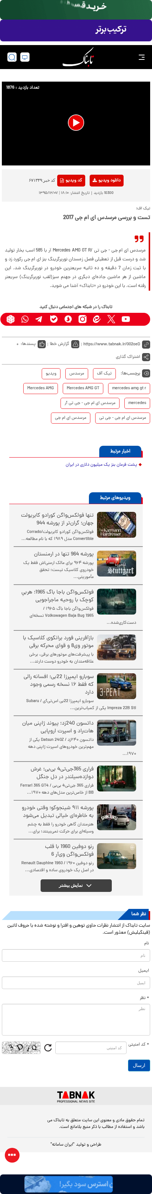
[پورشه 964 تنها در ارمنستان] (116, 564)
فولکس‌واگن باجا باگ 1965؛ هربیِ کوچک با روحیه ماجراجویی (57, 596)
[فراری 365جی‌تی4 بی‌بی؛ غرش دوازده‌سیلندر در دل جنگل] (116, 778)
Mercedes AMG (40, 388)
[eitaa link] (96, 319)
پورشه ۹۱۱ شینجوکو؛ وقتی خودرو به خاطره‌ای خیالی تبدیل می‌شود (58, 812)
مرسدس (76, 373)
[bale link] (53, 319)
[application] (76, 123)
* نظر (144, 998)
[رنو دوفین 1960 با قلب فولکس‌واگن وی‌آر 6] (116, 856)
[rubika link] (10, 319)
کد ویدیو (74, 180)
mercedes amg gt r (129, 388)
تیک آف (104, 373)
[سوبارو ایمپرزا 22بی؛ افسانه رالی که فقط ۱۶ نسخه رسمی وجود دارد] (116, 686)
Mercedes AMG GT (83, 388)
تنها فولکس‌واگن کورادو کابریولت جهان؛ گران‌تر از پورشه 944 (57, 519)
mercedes (137, 403)
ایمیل (143, 971)
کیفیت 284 (97, 222)
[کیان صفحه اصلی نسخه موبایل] (76, 1184)
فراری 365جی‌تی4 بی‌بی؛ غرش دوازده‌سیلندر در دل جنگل (62, 773)
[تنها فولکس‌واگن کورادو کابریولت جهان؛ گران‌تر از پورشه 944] (116, 525)
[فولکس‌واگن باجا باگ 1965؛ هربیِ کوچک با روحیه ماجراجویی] (116, 602)
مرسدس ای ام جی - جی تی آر (90, 403)
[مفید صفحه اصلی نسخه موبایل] (76, 31)
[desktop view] (25, 57)
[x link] (111, 319)
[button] (76, 122)
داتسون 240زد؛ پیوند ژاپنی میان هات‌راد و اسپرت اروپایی (58, 727)
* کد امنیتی (138, 1044)
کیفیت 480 (97, 211)
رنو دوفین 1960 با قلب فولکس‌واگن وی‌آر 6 (69, 851)
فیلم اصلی (97, 199)
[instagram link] (82, 319)
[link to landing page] (78, 57)
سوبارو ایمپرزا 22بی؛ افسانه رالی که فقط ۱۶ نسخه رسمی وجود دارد (59, 685)
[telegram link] (39, 319)
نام (146, 943)
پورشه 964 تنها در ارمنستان (64, 554)
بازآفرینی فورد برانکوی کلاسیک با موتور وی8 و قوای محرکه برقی (58, 642)
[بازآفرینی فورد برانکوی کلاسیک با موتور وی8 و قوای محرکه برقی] (116, 647)
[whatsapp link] (25, 319)
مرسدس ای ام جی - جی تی (122, 418)
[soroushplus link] (68, 319)
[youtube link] (125, 319)
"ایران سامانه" (63, 1145)
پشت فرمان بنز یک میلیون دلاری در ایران (101, 465)
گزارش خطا (59, 344)
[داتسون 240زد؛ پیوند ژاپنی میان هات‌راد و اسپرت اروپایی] (116, 733)
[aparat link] (140, 319)
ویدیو (51, 373)
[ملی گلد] (76, 10)
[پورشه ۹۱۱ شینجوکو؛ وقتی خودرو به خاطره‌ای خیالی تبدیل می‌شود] (116, 817)
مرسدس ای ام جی (70, 418)
